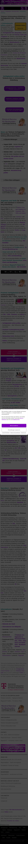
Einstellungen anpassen (14, 430)
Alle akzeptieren (14, 425)
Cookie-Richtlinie (6, 432)
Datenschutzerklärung (15, 432)
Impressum (23, 432)
